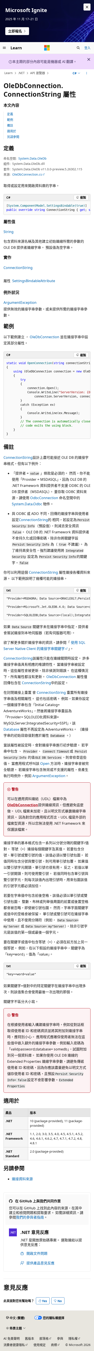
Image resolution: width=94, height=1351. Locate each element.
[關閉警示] (87, 7)
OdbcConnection (44, 497)
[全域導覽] (4, 48)
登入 (87, 48)
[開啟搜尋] (78, 48)
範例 (10, 119)
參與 (60, 1338)
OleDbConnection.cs (27, 174)
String (8, 231)
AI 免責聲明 (11, 1338)
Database (11, 729)
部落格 (44, 1338)
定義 (10, 114)
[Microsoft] (47, 48)
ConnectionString (18, 267)
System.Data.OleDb (32, 158)
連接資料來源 (22, 1179)
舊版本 (29, 1338)
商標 (54, 1345)
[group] (47, 208)
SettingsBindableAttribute (33, 280)
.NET (21, 73)
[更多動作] (87, 73)
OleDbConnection (44, 337)
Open (44, 763)
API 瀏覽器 (37, 73)
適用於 (11, 131)
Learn (8, 73)
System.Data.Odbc (27, 504)
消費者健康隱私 (14, 1345)
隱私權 (73, 1338)
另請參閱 (13, 137)
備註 (10, 125)
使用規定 (39, 1345)
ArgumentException (20, 302)
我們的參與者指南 (30, 1217)
